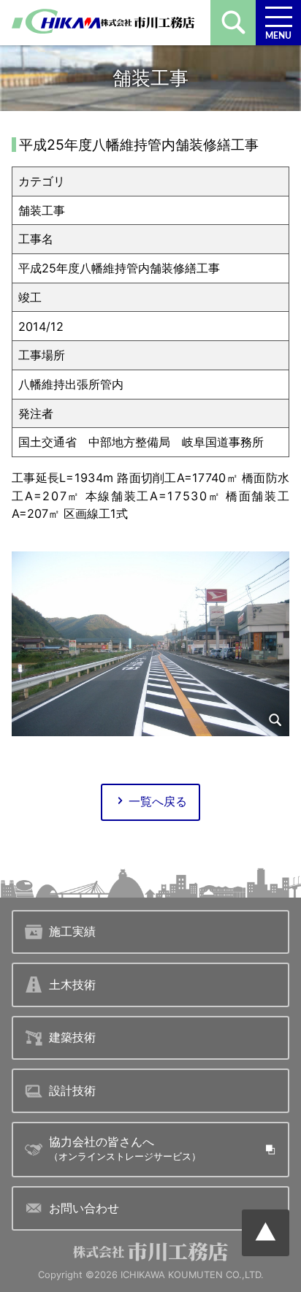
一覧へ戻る (158, 801)
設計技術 (72, 1090)
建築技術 (72, 1037)
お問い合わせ (84, 1208)
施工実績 (72, 931)
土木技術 (72, 984)
